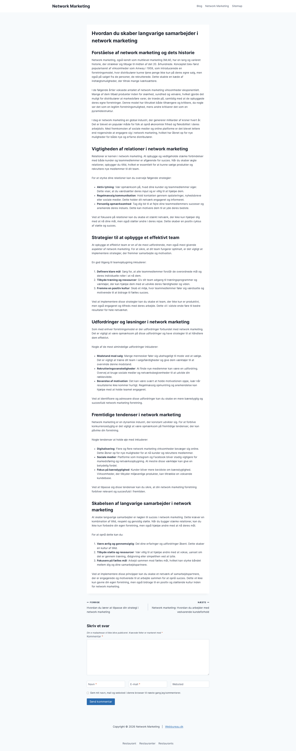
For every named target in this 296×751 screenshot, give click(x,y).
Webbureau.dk (174, 726)
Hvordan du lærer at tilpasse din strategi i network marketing (112, 607)
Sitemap (237, 6)
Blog (199, 6)
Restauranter (147, 743)
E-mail (135, 684)
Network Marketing (217, 6)
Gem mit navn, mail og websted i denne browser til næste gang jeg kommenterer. (135, 692)
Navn (92, 684)
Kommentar (95, 636)
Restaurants (165, 743)
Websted (177, 684)
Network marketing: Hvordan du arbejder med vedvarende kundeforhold (180, 607)
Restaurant (129, 743)
